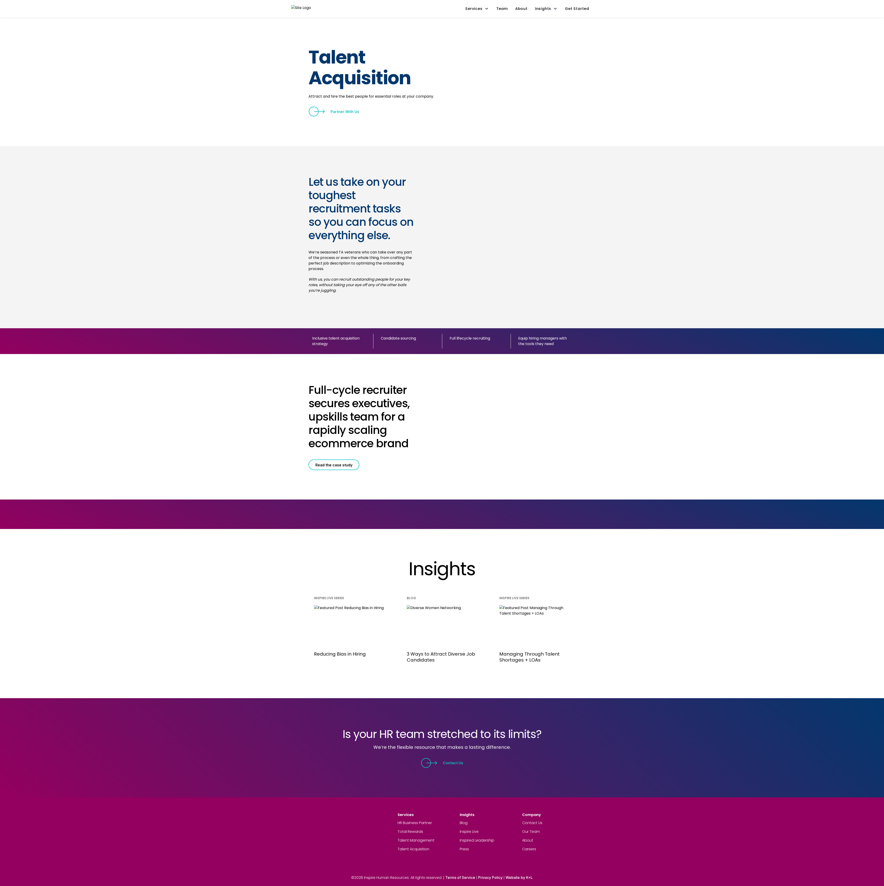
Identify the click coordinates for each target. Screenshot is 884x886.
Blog (464, 822)
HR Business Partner (415, 822)
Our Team (531, 831)
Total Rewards (410, 831)
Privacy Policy (490, 877)
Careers (529, 849)
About (527, 840)
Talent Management (416, 840)
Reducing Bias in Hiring (340, 654)
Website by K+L (519, 877)
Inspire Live (469, 831)
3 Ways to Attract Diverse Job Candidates (441, 657)
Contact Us (453, 763)
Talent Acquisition (413, 849)
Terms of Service (460, 877)
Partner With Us (345, 111)
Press (464, 849)
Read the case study (333, 465)
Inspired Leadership (477, 840)
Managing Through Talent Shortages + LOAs (529, 657)
